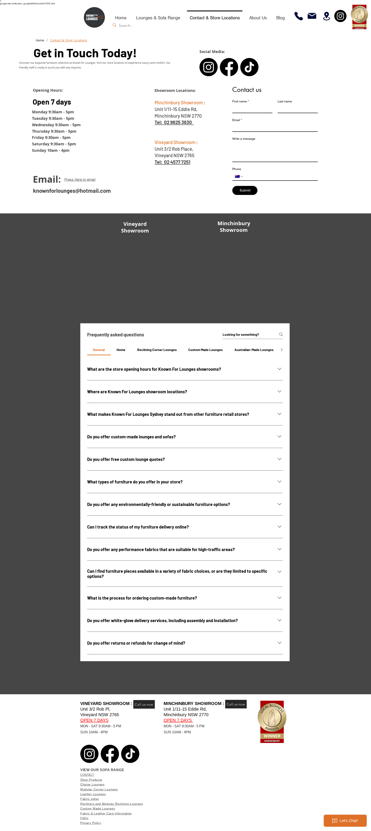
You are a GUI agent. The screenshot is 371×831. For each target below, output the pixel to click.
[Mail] (312, 16)
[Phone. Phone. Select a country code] (239, 176)
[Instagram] (340, 16)
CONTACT (87, 775)
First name (240, 101)
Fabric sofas (89, 799)
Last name (285, 101)
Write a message (243, 138)
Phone (236, 169)
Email (237, 120)
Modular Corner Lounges (99, 789)
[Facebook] (229, 67)
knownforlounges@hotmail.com (72, 190)
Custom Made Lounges (97, 808)
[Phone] (298, 16)
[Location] (326, 16)
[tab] (99, 349)
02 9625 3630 (178, 122)
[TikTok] (249, 67)
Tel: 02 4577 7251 (172, 162)
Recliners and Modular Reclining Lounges (111, 803)
